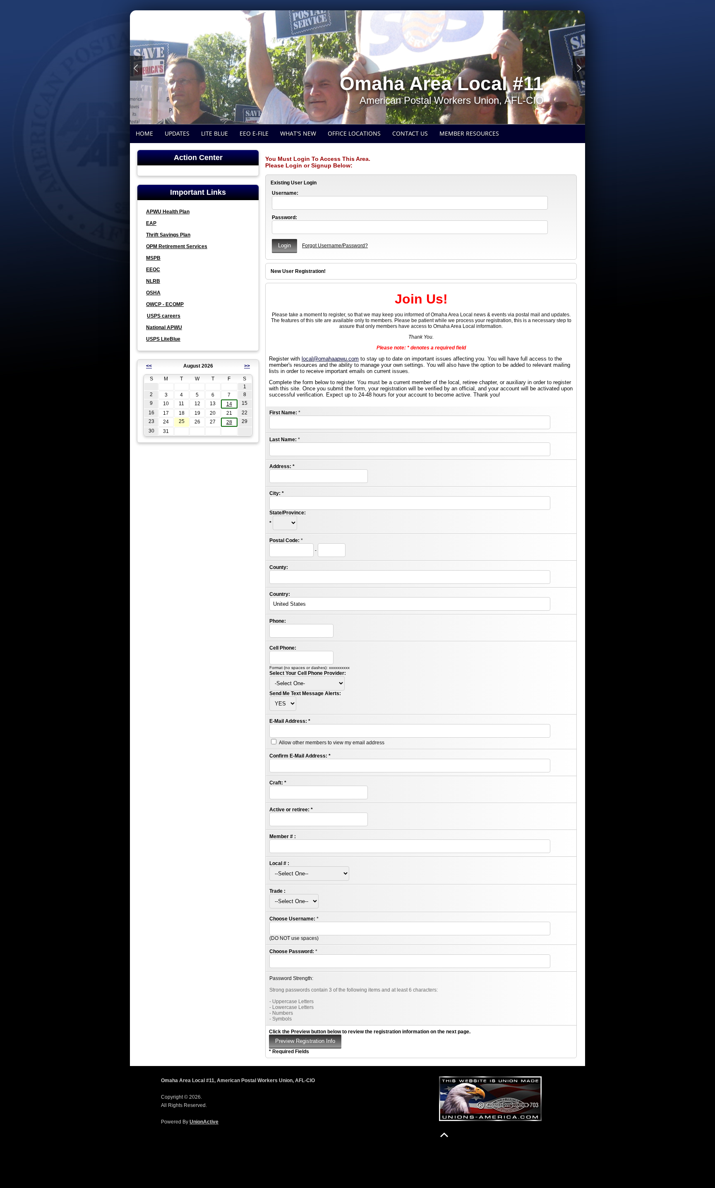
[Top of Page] (444, 1135)
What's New (298, 133)
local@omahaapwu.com (330, 359)
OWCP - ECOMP (165, 304)
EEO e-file (254, 133)
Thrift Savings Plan (168, 235)
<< (149, 366)
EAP (151, 223)
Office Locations (354, 133)
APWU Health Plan (168, 212)
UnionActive (204, 1122)
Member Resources (469, 133)
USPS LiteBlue (163, 339)
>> (247, 366)
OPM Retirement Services (176, 246)
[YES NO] (282, 704)
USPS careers (163, 316)
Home (144, 133)
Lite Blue (214, 133)
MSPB (153, 258)
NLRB (153, 281)
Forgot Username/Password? (335, 246)
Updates (177, 133)
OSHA (153, 293)
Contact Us (410, 133)
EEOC (153, 269)
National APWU (164, 327)
